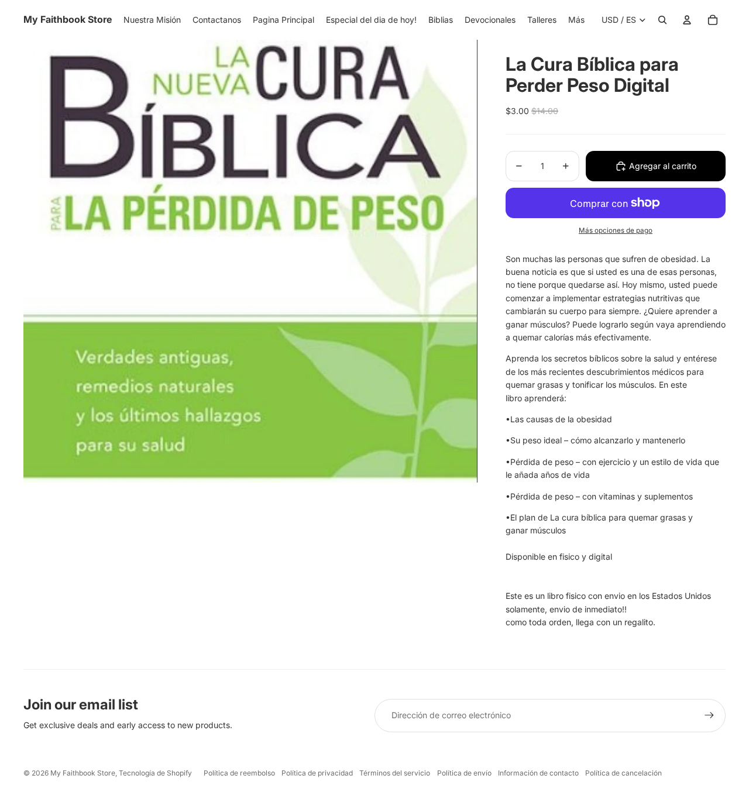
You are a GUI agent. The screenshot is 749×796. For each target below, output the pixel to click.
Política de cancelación (623, 773)
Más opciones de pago (615, 230)
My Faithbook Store (82, 773)
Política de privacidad (317, 773)
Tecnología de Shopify (155, 773)
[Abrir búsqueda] (662, 20)
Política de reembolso (239, 773)
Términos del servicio (394, 773)
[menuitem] (576, 20)
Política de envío (464, 773)
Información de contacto (538, 773)
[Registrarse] (709, 715)
